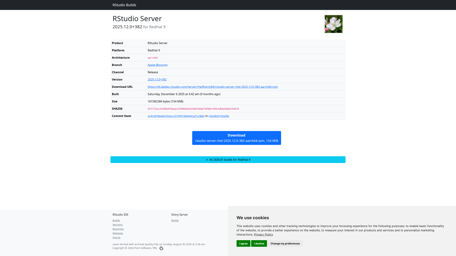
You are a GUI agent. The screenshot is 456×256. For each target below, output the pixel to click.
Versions (118, 224)
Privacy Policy (263, 234)
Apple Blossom (158, 65)
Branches (118, 229)
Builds (116, 220)
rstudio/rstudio (219, 116)
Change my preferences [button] (285, 243)
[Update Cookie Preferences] (161, 248)
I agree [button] (243, 243)
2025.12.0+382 (157, 79)
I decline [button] (259, 243)
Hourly (116, 237)
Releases (118, 233)
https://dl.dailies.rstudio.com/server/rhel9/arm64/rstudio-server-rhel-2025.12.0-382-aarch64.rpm (213, 87)
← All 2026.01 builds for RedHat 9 (228, 160)
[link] (263, 234)
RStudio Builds (124, 4)
